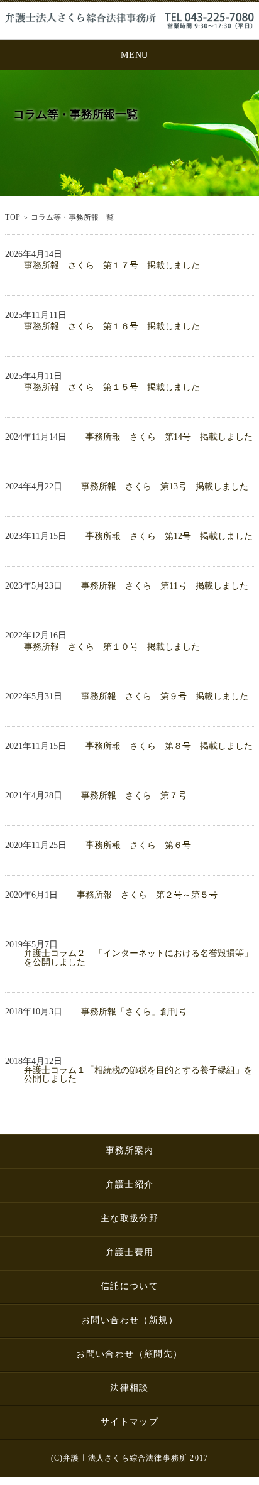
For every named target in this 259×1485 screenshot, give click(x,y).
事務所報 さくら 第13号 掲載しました (164, 486)
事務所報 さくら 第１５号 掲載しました (112, 387)
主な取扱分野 (129, 1218)
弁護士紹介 (130, 1184)
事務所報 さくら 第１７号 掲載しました (112, 265)
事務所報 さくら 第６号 (138, 845)
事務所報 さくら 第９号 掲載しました (164, 696)
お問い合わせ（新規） (129, 1320)
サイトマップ (129, 1422)
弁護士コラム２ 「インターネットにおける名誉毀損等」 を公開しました (139, 958)
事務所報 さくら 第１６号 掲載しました (112, 326)
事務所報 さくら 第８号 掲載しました (169, 746)
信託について (129, 1286)
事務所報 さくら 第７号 (134, 795)
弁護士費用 (130, 1252)
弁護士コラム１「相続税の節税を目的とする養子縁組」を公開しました (138, 1075)
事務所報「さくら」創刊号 (134, 1012)
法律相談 (129, 1388)
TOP (13, 217)
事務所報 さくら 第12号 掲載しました (169, 536)
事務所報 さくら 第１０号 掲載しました (112, 647)
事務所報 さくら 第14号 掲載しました (169, 437)
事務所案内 (130, 1150)
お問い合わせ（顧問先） (129, 1354)
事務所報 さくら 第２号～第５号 (147, 895)
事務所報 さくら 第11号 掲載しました (164, 586)
